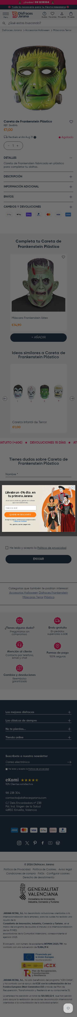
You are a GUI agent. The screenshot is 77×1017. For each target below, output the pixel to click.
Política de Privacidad (20, 521)
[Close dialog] (72, 487)
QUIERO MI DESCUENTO (20, 515)
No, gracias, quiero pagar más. (20, 524)
